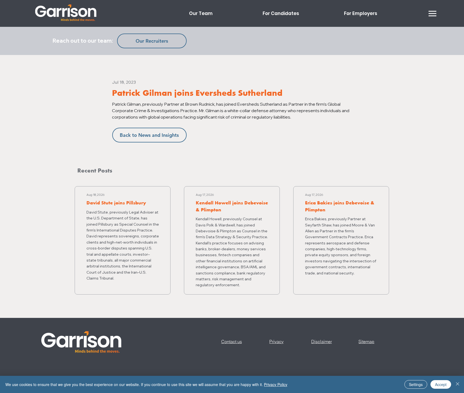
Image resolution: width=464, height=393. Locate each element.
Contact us (231, 341)
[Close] (457, 384)
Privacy (276, 341)
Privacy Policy (275, 384)
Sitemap (366, 341)
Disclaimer (321, 341)
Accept (441, 384)
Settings (416, 384)
